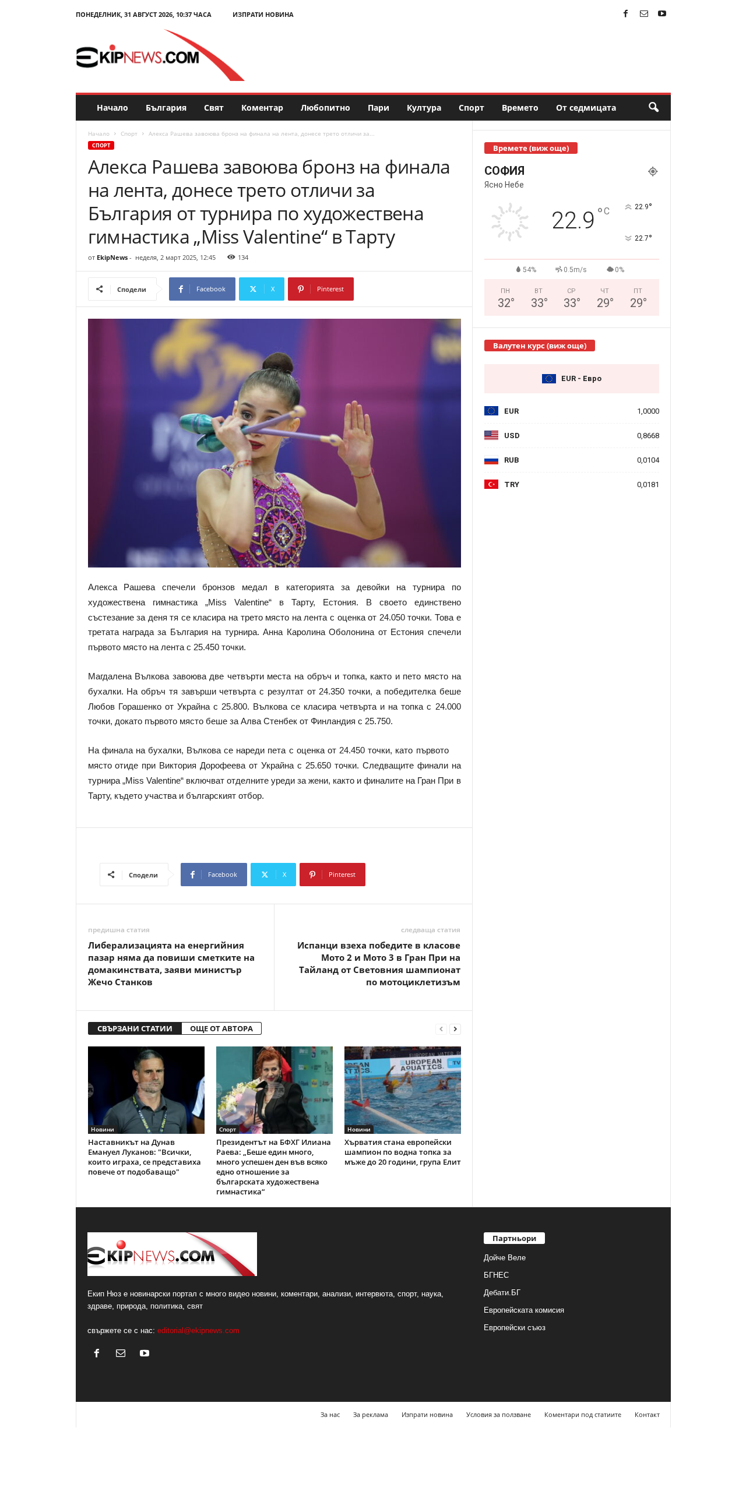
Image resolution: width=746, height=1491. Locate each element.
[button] (653, 108)
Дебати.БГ (502, 1292)
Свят (214, 107)
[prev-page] (441, 1029)
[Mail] (644, 14)
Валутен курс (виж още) (539, 345)
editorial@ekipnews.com (198, 1330)
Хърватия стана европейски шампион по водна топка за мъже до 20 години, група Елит (402, 1152)
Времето (520, 107)
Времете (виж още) (531, 148)
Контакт (647, 1414)
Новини (102, 1129)
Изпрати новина (263, 14)
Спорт (471, 107)
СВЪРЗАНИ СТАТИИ (135, 1028)
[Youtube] (662, 14)
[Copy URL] (392, 289)
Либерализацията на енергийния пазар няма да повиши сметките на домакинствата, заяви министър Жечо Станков (171, 963)
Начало (112, 107)
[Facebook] (626, 14)
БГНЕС (496, 1275)
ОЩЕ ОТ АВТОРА (221, 1028)
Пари (378, 107)
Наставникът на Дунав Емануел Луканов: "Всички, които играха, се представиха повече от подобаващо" (144, 1157)
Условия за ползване (498, 1414)
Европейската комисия (524, 1310)
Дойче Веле (505, 1257)
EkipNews (112, 257)
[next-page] (455, 1029)
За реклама (370, 1414)
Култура (424, 107)
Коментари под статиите (582, 1414)
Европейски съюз (515, 1327)
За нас (330, 1414)
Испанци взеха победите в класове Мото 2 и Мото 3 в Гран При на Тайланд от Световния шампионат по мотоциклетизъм (378, 963)
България (166, 107)
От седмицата (586, 107)
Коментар (262, 107)
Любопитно (325, 107)
